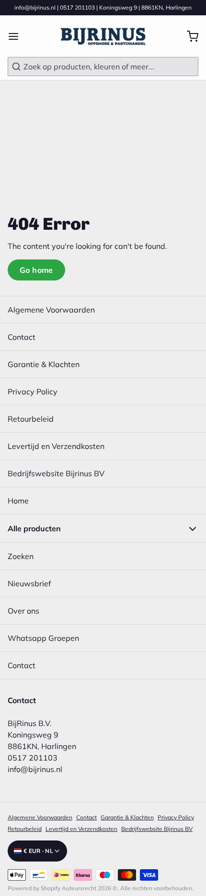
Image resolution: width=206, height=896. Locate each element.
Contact (21, 337)
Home (18, 500)
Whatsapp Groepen (43, 638)
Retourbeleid (31, 419)
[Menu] (17, 36)
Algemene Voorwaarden (51, 309)
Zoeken (21, 556)
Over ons (23, 611)
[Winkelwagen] (188, 36)
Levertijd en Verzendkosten (56, 446)
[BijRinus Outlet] (103, 36)
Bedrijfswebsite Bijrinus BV (56, 473)
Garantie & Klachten (44, 364)
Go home (36, 270)
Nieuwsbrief (29, 583)
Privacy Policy (32, 391)
